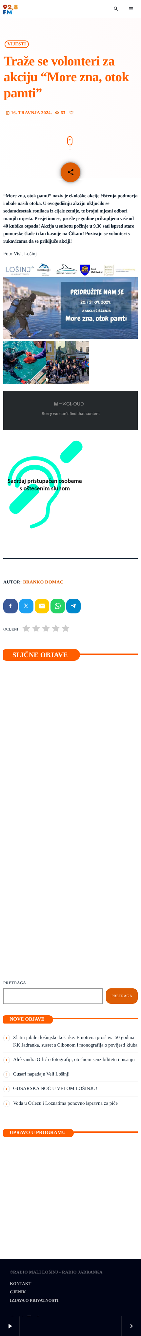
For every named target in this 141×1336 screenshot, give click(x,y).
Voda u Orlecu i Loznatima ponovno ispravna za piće (65, 1103)
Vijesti (17, 44)
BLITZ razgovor (35, 896)
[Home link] (10, 8)
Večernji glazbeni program (41, 1207)
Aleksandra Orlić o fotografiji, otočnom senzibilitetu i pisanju (74, 1059)
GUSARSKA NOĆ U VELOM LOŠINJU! (55, 1088)
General (24, 763)
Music (20, 1197)
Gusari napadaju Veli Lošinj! (44, 774)
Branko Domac (43, 582)
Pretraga (14, 982)
